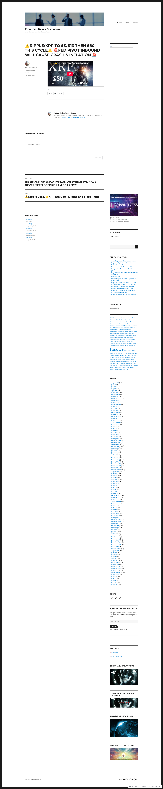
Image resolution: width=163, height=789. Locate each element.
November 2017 (116, 568)
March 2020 (115, 513)
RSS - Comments (116, 656)
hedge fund (117, 355)
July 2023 (114, 450)
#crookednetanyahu (114, 323)
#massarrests (121, 331)
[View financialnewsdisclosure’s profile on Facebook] (111, 598)
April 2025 (114, 408)
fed (134, 345)
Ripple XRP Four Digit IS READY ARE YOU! (123, 294)
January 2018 (115, 564)
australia (128, 339)
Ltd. (120, 357)
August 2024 (115, 424)
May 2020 (114, 509)
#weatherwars (130, 337)
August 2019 (115, 527)
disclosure (122, 345)
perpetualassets (113, 359)
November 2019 (116, 521)
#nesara (126, 331)
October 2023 (115, 444)
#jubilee (129, 329)
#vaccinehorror (119, 337)
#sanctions (120, 335)
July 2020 (114, 505)
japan (135, 355)
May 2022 (114, 478)
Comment (98, 158)
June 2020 (114, 507)
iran (129, 355)
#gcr (125, 327)
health (112, 355)
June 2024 (114, 428)
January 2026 (115, 397)
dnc (125, 345)
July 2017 (114, 576)
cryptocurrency (130, 341)
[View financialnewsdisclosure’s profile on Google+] (119, 598)
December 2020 (116, 495)
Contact (135, 23)
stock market (113, 365)
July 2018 (114, 553)
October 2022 (115, 468)
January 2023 (115, 462)
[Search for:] (122, 247)
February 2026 (115, 395)
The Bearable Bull (30, 75)
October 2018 (115, 547)
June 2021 (114, 487)
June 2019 (114, 531)
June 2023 (114, 452)
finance (27, 72)
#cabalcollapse (128, 319)
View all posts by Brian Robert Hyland (73, 117)
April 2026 (114, 391)
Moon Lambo (125, 357)
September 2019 (116, 525)
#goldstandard (123, 329)
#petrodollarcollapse (114, 333)
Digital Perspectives (114, 345)
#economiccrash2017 (120, 325)
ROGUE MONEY (121, 359)
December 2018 (116, 543)
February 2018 (115, 562)
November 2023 (116, 442)
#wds (125, 337)
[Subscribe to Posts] (110, 652)
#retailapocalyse (113, 335)
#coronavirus (113, 321)
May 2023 (114, 454)
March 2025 (115, 410)
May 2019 (114, 533)
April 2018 (114, 559)
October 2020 (115, 499)
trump (123, 367)
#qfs (132, 333)
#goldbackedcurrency (114, 329)
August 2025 (115, 406)
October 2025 (115, 402)
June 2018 (114, 555)
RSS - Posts (114, 652)
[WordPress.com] (135, 779)
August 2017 (115, 574)
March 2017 (114, 584)
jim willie (112, 357)
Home (119, 23)
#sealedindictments (127, 335)
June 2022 (114, 476)
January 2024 (115, 438)
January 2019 (115, 541)
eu (127, 345)
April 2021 (114, 491)
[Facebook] (124, 779)
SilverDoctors (124, 363)
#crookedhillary (129, 321)
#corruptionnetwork (121, 321)
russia (117, 361)
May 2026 (114, 389)
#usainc (134, 335)
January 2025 (115, 414)
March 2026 (115, 393)
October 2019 (115, 523)
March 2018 (114, 561)
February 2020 (115, 515)
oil (134, 357)
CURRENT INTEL (122, 343)
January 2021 (115, 493)
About (127, 23)
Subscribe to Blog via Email (123, 609)
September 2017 (116, 572)
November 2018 (116, 545)
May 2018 (114, 557)
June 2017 (114, 578)
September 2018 (116, 549)
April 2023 (114, 456)
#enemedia (127, 325)
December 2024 (116, 416)
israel (132, 355)
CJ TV (121, 341)
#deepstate (112, 325)
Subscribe (114, 626)
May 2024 (114, 430)
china (118, 341)
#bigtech (118, 319)
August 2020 (115, 503)
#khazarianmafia (113, 331)
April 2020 (114, 511)
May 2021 (114, 489)
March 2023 (114, 458)
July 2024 (114, 426)
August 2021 (115, 483)
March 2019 (114, 537)
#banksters (134, 317)
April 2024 (114, 432)
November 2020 (116, 497)
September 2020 (116, 501)
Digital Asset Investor (131, 343)
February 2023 (115, 460)
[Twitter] (120, 779)
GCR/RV (121, 353)
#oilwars (136, 331)
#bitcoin (122, 319)
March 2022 (115, 481)
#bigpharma (112, 319)
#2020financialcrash (127, 317)
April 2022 (114, 479)
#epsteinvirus (134, 325)
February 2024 (115, 436)
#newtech (131, 331)
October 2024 (115, 420)
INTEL (126, 355)
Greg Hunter (131, 353)
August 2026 (115, 383)
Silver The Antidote (132, 363)
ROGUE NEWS (130, 359)
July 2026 (114, 385)
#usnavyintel (113, 337)
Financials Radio (114, 353)
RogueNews (112, 361)
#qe (130, 333)
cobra (124, 341)
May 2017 (114, 580)
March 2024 (115, 434)
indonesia (122, 355)
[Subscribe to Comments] (110, 656)
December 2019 (116, 519)
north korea (130, 357)
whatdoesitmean (118, 369)
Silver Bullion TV (116, 363)
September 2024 (116, 422)
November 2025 (116, 400)
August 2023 (115, 448)
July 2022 (114, 474)
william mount (126, 369)
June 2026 (114, 387)
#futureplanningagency (118, 327)
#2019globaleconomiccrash (116, 317)
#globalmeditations (130, 327)
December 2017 (116, 566)
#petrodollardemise (124, 333)
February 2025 (115, 412)
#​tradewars (122, 339)
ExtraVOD (131, 345)
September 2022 (116, 470)
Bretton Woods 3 (116, 277)
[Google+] (128, 779)
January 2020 (115, 517)
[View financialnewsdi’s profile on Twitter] (115, 598)
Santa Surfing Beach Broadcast (126, 361)
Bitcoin (115, 341)
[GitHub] (131, 779)
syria (117, 365)
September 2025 (116, 404)
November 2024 (116, 418)
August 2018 (115, 551)
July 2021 (114, 485)
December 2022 (116, 464)
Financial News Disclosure (43, 29)
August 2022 (115, 472)
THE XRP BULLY (117, 367)
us (125, 367)
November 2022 (116, 466)
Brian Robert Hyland (31, 67)
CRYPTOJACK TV (113, 343)
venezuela (112, 369)
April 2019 (114, 535)
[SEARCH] (136, 246)
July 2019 (114, 529)
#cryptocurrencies (131, 323)
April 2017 (114, 582)
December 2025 (116, 398)
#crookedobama (122, 323)
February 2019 (115, 539)
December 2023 (116, 440)
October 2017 (115, 570)
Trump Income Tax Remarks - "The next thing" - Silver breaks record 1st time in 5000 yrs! (123, 269)
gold (126, 353)
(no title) (29, 219)
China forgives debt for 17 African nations (123, 261)
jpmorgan (117, 357)
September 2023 (116, 446)
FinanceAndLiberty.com (130, 350)
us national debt (130, 367)
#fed (111, 327)
